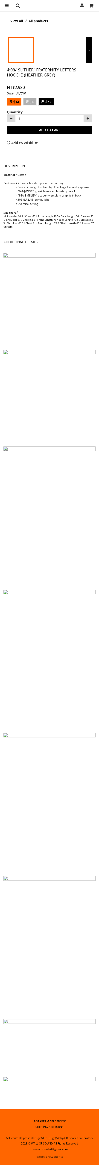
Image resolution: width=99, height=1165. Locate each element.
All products (38, 21)
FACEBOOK (58, 1121)
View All (16, 21)
